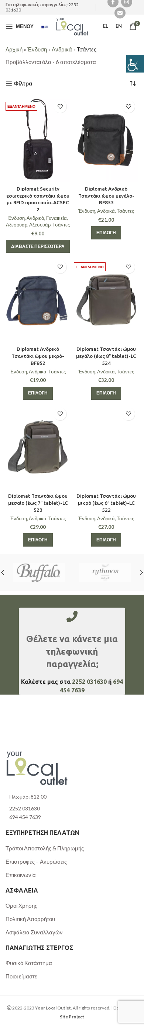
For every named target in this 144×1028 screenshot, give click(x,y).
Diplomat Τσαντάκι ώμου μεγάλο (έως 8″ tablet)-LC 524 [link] (106, 356)
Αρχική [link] (14, 49)
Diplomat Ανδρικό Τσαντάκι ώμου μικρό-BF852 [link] (37, 356)
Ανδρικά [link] (62, 49)
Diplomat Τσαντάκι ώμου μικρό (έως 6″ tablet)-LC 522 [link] (106, 503)
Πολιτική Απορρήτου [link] (30, 919)
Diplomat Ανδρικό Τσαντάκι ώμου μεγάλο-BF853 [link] (106, 196)
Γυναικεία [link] (56, 218)
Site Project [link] (72, 1016)
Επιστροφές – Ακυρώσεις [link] (36, 861)
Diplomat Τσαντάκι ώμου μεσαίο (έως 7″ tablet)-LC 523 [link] (38, 503)
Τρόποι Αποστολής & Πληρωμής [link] (45, 848)
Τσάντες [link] (61, 225)
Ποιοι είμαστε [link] (21, 976)
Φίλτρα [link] (23, 83)
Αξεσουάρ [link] (16, 225)
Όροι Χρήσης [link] (21, 905)
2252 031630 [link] (89, 681)
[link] (135, 64)
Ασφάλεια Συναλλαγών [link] (34, 932)
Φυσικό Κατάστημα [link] (29, 963)
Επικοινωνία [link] (21, 874)
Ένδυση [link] (37, 49)
